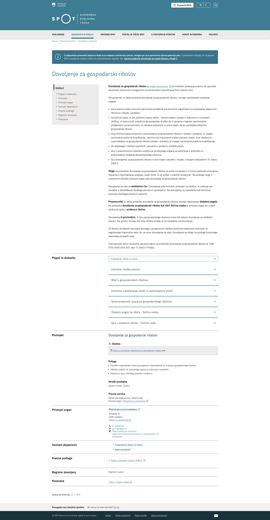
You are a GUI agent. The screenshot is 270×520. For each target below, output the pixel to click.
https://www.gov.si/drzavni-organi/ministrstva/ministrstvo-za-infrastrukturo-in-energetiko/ (135, 434)
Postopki (62, 98)
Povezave (63, 119)
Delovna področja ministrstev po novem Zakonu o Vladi (151, 58)
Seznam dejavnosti (68, 106)
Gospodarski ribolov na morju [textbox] (124, 259)
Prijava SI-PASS (184, 5)
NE (118, 507)
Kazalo (108, 515)
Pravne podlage (66, 110)
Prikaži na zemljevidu (120, 420)
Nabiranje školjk (122, 449)
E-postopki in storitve (163, 34)
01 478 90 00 (118, 426)
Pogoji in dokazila (67, 94)
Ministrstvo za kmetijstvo (135, 401)
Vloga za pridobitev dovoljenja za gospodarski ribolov (137, 350)
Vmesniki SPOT (108, 34)
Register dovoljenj (67, 115)
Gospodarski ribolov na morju (128, 444)
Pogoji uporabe (141, 515)
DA (114, 507)
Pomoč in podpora (192, 34)
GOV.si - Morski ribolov (120, 482)
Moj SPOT (213, 34)
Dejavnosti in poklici (82, 34)
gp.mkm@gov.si (119, 429)
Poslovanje (58, 34)
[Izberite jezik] (201, 5)
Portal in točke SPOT (133, 34)
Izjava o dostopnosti (159, 515)
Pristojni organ (65, 102)
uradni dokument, (160, 86)
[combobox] (163, 259)
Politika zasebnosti (122, 515)
